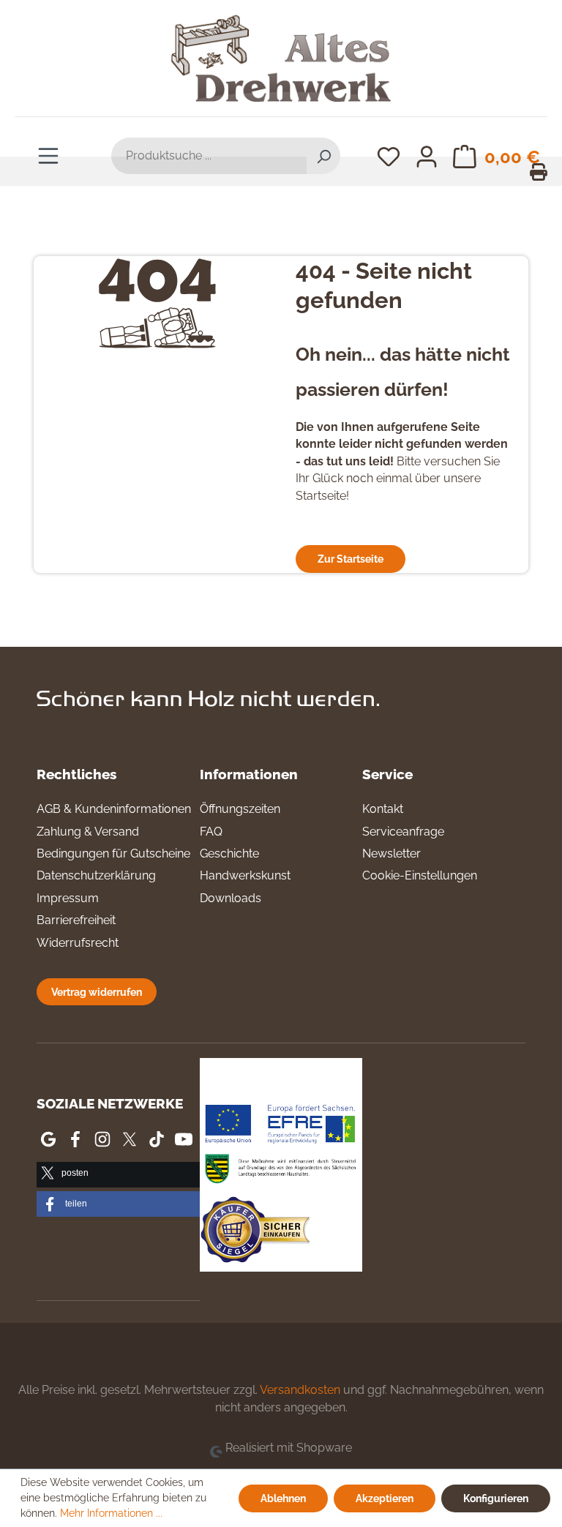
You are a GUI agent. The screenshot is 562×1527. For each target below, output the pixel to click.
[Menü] (48, 155)
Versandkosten (300, 1390)
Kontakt (382, 809)
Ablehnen (283, 1498)
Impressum (68, 898)
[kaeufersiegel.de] (255, 1232)
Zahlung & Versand (88, 831)
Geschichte (229, 853)
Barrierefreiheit (76, 920)
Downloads (230, 898)
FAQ (211, 831)
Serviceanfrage (403, 831)
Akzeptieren (384, 1498)
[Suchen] (323, 156)
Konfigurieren (495, 1498)
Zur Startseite (350, 558)
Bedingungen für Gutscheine (113, 853)
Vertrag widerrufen (96, 992)
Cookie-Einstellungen (419, 875)
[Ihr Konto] (427, 156)
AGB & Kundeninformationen (114, 809)
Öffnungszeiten (240, 809)
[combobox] (209, 156)
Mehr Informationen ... (111, 1513)
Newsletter (391, 853)
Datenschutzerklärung (96, 875)
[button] (118, 1175)
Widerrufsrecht (78, 943)
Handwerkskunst (245, 875)
